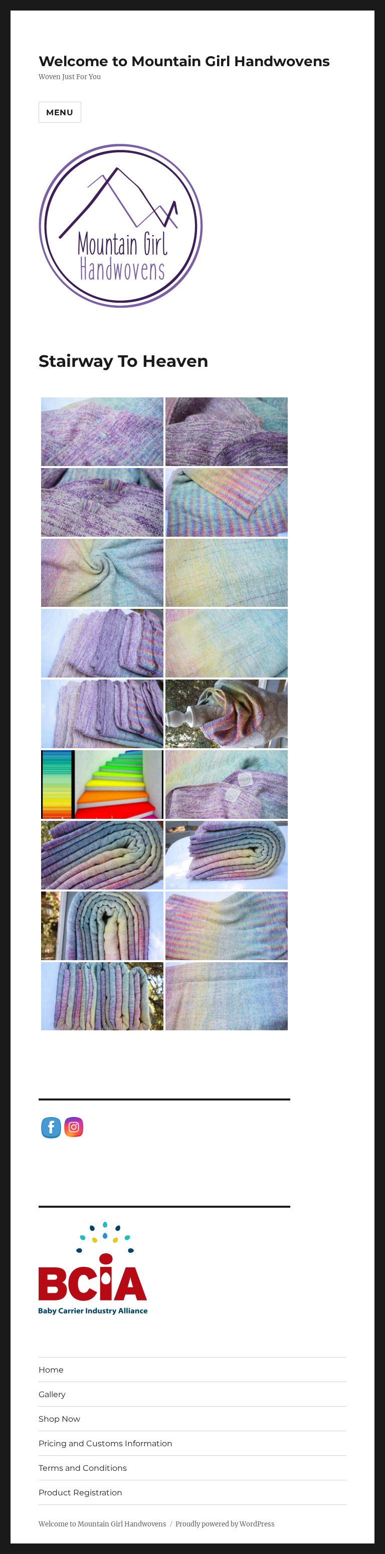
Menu (60, 112)
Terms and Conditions (83, 1468)
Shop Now (59, 1419)
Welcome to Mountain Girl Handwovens (184, 61)
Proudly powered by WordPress (225, 1524)
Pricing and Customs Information (105, 1443)
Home (51, 1370)
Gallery (52, 1394)
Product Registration (80, 1492)
